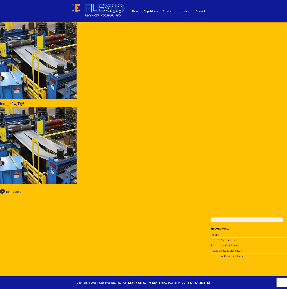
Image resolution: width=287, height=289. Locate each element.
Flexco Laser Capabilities (224, 245)
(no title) (215, 235)
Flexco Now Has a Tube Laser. (227, 256)
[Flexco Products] (98, 16)
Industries (184, 11)
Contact (200, 11)
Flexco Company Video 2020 (226, 250)
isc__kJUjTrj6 (12, 103)
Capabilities (151, 11)
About (135, 11)
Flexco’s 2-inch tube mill (224, 240)
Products (168, 11)
